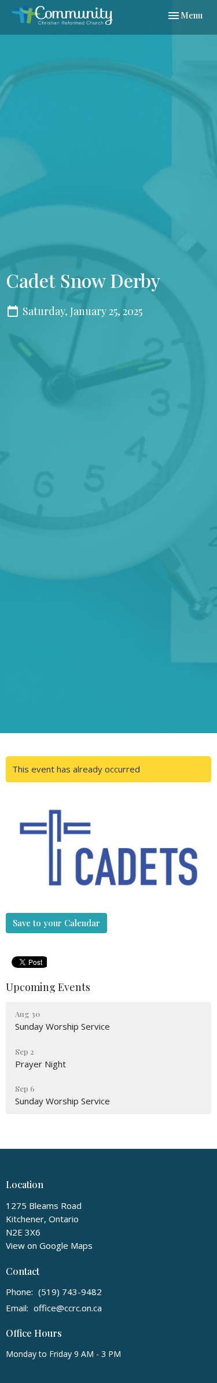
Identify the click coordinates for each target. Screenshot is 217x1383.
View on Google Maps (49, 1245)
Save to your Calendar (56, 923)
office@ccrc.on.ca (68, 1308)
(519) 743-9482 (70, 1291)
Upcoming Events (48, 987)
